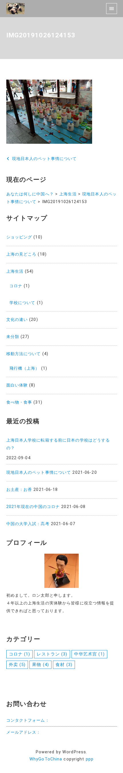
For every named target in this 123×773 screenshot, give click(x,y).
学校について (22, 302)
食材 (63, 664)
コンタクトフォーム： (27, 720)
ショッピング (19, 237)
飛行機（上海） (24, 368)
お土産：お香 (19, 489)
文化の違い (17, 319)
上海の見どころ (21, 254)
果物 (40, 664)
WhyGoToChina (45, 759)
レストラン (52, 654)
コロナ (15, 286)
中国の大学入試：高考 (27, 523)
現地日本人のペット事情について (38, 472)
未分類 (12, 336)
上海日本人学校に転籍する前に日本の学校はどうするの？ (58, 444)
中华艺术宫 (89, 654)
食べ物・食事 (19, 402)
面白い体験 (17, 385)
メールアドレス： (23, 732)
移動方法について (23, 353)
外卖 (17, 664)
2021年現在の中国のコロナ (33, 506)
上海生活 (14, 271)
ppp (90, 759)
